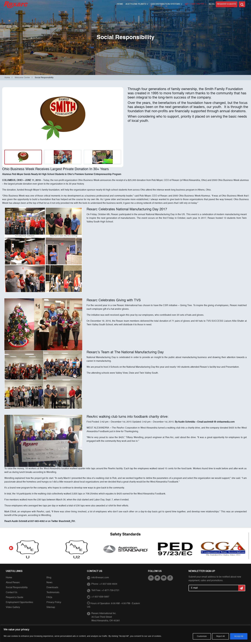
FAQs (49, 597)
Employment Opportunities (19, 602)
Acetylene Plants (136, 4)
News (49, 582)
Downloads (52, 587)
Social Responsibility (17, 587)
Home (120, 4)
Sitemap (50, 607)
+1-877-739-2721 (110, 590)
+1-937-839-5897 (100, 597)
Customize (202, 636)
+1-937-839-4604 (108, 584)
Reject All (220, 636)
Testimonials (52, 592)
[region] (125, 633)
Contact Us (11, 592)
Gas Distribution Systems (165, 4)
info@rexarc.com (100, 578)
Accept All (238, 636)
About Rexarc (13, 582)
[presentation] (10, 548)
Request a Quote (226, 4)
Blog (212, 4)
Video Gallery (13, 607)
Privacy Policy (53, 602)
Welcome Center (194, 4)
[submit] (241, 588)
